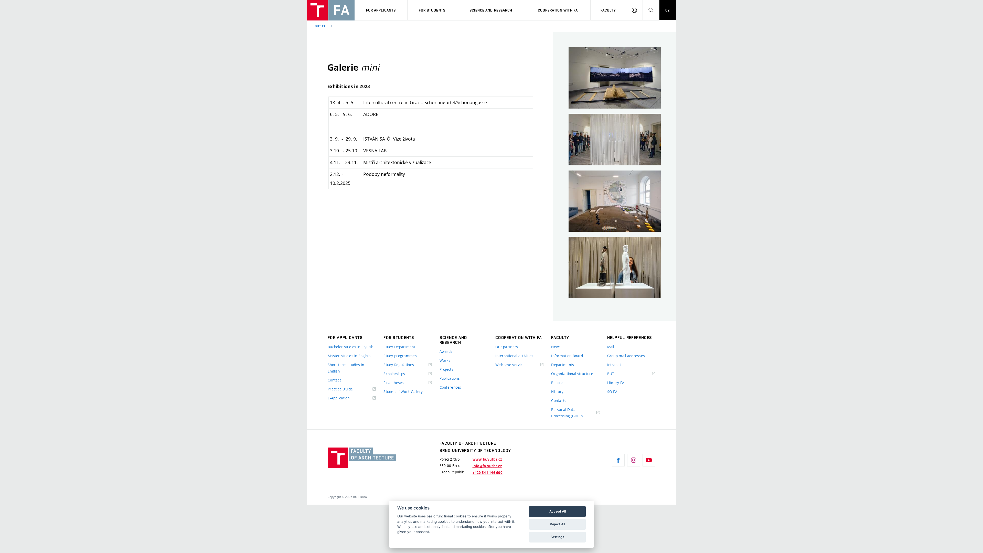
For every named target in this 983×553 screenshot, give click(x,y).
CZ (667, 10)
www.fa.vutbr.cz (487, 459)
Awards (446, 351)
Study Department (399, 346)
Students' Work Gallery (403, 391)
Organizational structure (572, 373)
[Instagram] (633, 460)
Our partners (506, 346)
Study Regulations (398, 364)
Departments (562, 364)
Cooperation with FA (558, 10)
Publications (450, 378)
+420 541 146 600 (488, 472)
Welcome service (510, 364)
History (557, 391)
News (556, 346)
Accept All (557, 511)
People (557, 382)
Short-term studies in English (346, 368)
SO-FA (612, 391)
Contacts (558, 400)
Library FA (616, 382)
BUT (618, 374)
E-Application (339, 398)
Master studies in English (349, 355)
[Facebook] (618, 460)
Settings (557, 537)
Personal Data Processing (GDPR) (567, 412)
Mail (610, 346)
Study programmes (399, 355)
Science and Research (490, 10)
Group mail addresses (626, 355)
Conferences (450, 387)
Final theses (393, 382)
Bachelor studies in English (350, 346)
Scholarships (394, 373)
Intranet (614, 364)
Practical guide (340, 389)
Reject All (557, 524)
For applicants (381, 10)
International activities (514, 355)
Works (445, 360)
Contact (334, 380)
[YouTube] (649, 460)
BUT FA (320, 26)
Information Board (567, 355)
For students (432, 10)
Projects (446, 369)
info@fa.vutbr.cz (487, 466)
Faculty (608, 10)
